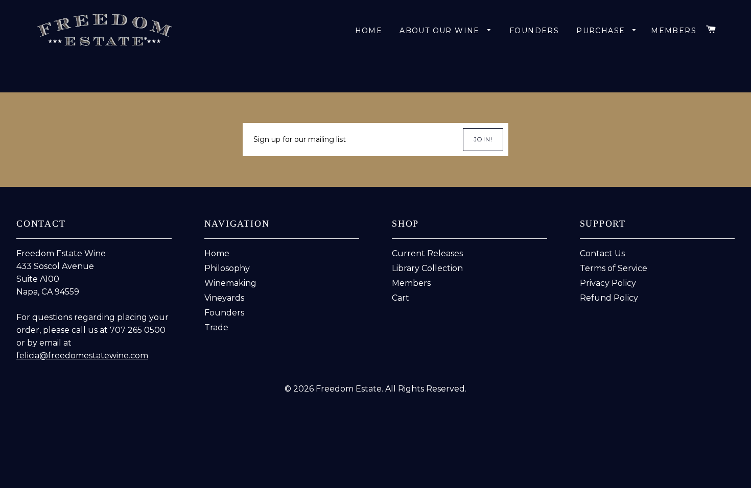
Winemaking (230, 283)
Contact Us (602, 253)
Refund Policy (609, 298)
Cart (400, 298)
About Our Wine (441, 30)
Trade (216, 327)
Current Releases (427, 253)
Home (369, 30)
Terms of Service (613, 268)
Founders (534, 30)
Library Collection (427, 268)
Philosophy (227, 268)
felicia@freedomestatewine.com (82, 355)
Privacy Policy (608, 283)
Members (411, 283)
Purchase (602, 30)
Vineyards (224, 298)
